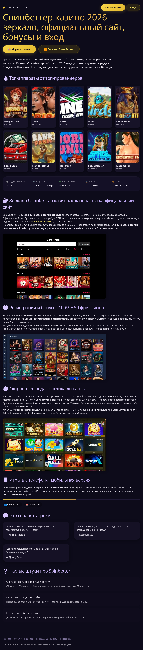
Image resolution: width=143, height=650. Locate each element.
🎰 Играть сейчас (19, 49)
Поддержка (65, 638)
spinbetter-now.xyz (42, 221)
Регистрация (113, 7)
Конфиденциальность (46, 638)
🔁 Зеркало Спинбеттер (59, 49)
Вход (133, 7)
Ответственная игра (23, 638)
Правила (7, 638)
